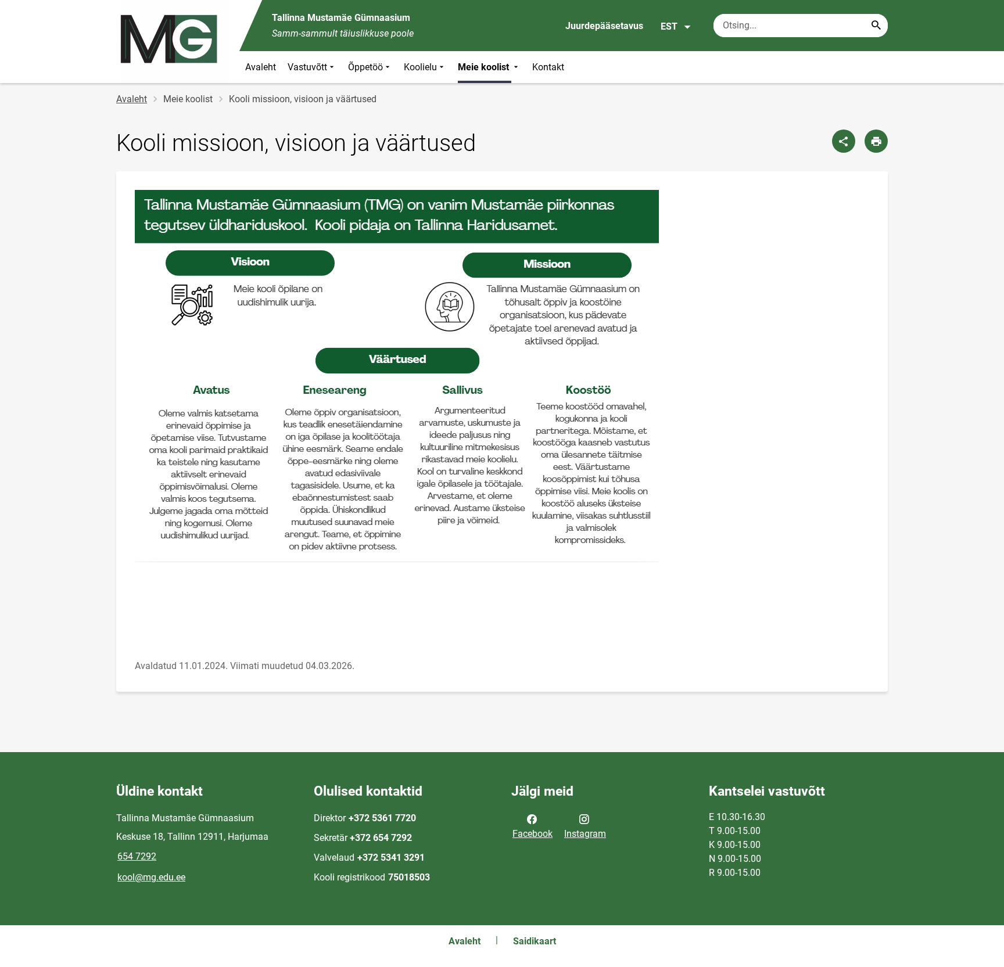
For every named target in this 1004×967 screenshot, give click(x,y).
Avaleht (260, 67)
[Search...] (876, 25)
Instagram (585, 833)
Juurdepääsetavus (604, 25)
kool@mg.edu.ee (151, 877)
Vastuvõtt (307, 67)
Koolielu (420, 67)
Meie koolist (484, 67)
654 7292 (136, 856)
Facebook (532, 833)
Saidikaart (534, 941)
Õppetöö (365, 67)
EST (669, 26)
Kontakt (548, 67)
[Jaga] (843, 141)
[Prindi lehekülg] (876, 141)
